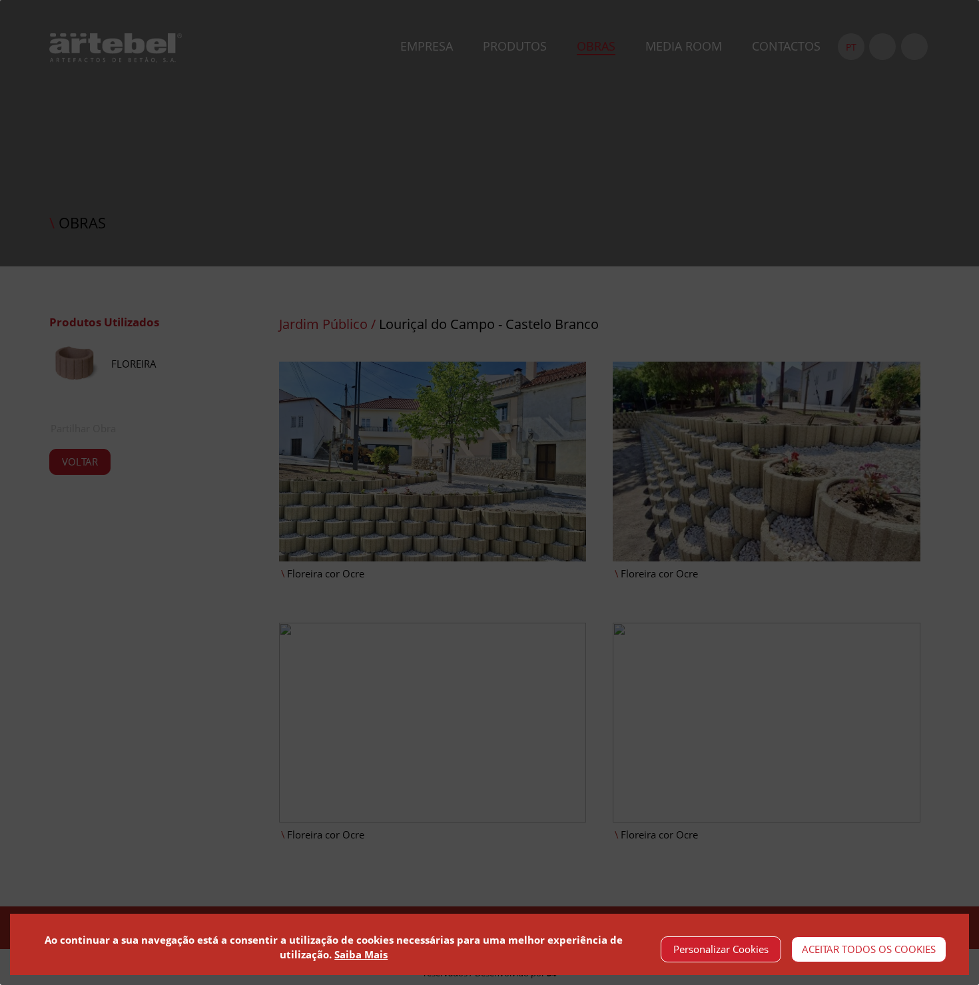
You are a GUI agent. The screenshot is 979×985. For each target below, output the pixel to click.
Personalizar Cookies (721, 949)
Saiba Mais (361, 954)
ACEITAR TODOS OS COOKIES (869, 949)
